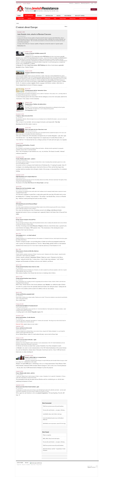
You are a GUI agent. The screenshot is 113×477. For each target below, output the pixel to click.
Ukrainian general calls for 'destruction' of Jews (36, 90)
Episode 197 (28, 56)
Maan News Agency (20, 178)
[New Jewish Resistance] (37, 11)
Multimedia (68, 15)
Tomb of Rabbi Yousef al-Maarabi (44, 81)
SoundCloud (26, 63)
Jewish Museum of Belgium (36, 226)
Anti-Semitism (29, 15)
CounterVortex (21, 36)
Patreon (33, 63)
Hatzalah (48, 284)
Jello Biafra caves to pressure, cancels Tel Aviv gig (54, 423)
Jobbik (26, 363)
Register (28, 3)
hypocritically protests (34, 58)
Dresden (19, 348)
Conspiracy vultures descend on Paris (24, 116)
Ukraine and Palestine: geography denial (25, 294)
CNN (31, 228)
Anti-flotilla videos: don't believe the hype (52, 414)
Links (92, 3)
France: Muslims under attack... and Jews (25, 373)
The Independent (29, 110)
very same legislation (27, 62)
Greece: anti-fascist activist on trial (24, 328)
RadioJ (64, 81)
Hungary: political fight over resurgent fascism (35, 357)
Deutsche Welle (19, 324)
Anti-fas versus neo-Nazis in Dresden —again (26, 339)
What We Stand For (85, 3)
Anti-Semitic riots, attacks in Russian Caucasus (34, 34)
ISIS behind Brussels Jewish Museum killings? (26, 204)
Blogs (58, 15)
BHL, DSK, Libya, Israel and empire (51, 438)
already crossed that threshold (60, 58)
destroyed (39, 78)
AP (63, 393)
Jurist (26, 74)
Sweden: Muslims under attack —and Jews (25, 158)
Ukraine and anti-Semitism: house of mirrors (26, 278)
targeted (25, 75)
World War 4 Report (21, 329)
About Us (71, 3)
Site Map (28, 464)
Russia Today (46, 243)
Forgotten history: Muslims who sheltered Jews (35, 104)
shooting (52, 80)
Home (19, 15)
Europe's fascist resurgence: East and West (25, 219)
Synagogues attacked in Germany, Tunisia (34, 72)
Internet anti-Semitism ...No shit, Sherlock (25, 317)
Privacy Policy (39, 464)
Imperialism (49, 15)
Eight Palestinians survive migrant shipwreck (26, 176)
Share (66, 26)
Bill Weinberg (28, 105)
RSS (95, 3)
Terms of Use (33, 464)
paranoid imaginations (42, 393)
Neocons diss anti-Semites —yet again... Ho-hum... (54, 410)
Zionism (39, 15)
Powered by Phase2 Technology (93, 467)
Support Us (77, 3)
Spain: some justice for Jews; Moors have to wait (36, 129)
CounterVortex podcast (38, 56)
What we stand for (47, 435)
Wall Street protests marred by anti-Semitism (53, 406)
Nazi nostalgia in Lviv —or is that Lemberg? (26, 235)
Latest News (20, 462)
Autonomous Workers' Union (37, 257)
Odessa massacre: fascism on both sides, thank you (27, 251)
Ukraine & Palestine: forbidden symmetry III (35, 53)
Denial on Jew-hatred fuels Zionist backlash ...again (27, 386)
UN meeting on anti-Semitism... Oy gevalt (25, 145)
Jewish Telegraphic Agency (34, 312)
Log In (24, 3)
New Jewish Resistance (31, 92)
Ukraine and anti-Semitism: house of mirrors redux (27, 266)
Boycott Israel (80, 15)
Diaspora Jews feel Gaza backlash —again (25, 188)
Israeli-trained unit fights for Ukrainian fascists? (27, 305)
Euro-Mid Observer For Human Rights (34, 182)
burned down (56, 75)
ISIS (17, 214)
